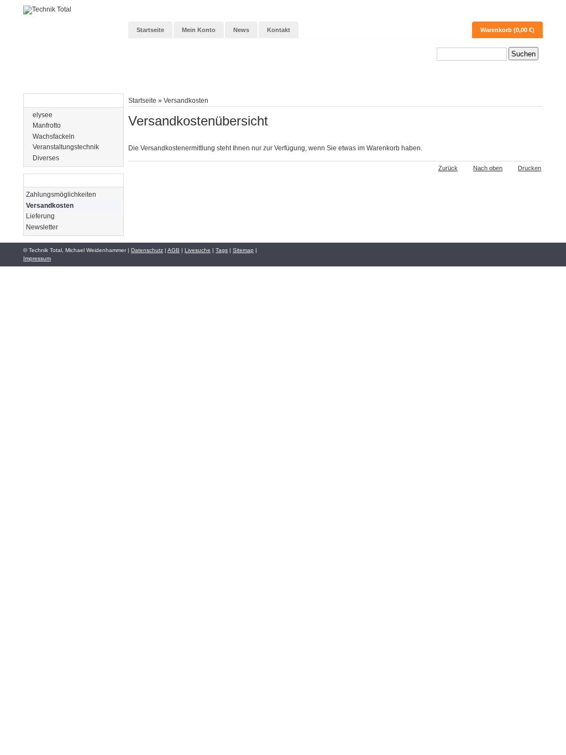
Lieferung (40, 216)
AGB (173, 250)
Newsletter (42, 227)
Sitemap (243, 250)
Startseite (142, 100)
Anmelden (519, 11)
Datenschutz (147, 250)
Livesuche (198, 250)
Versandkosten (186, 100)
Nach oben (487, 168)
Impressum (37, 258)
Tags (222, 250)
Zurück (448, 168)
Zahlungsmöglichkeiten (61, 194)
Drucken (529, 168)
